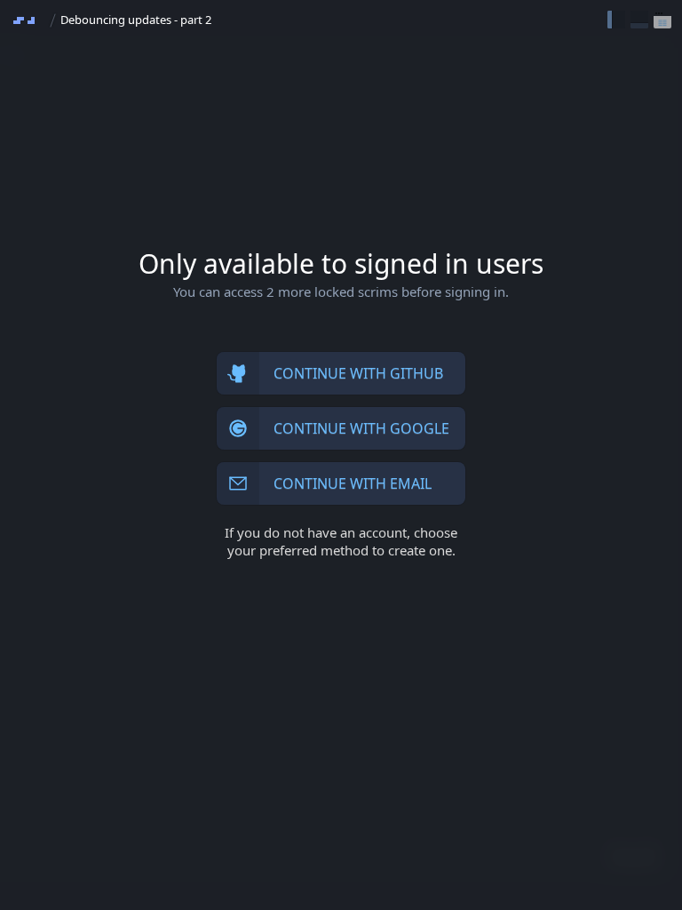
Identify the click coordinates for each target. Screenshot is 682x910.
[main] (341, 455)
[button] (616, 19)
